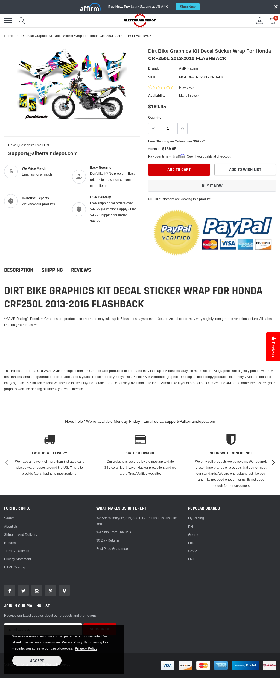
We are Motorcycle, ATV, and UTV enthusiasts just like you (137, 521)
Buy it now (212, 186)
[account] (259, 20)
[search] (22, 20)
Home (8, 36)
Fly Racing (196, 518)
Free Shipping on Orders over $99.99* (176, 141)
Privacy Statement (17, 559)
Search (9, 518)
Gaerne (193, 535)
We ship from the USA (114, 532)
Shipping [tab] (52, 270)
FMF (191, 559)
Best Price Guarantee (112, 549)
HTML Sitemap (15, 567)
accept (37, 661)
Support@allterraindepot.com (43, 153)
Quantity (154, 117)
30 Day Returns (107, 540)
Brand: (153, 68)
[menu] (8, 20)
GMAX (193, 551)
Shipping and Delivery (20, 535)
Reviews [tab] (81, 270)
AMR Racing (188, 68)
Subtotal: (154, 149)
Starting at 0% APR (152, 6)
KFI (190, 526)
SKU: (152, 77)
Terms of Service (16, 551)
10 (156, 199)
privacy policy (86, 648)
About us (11, 526)
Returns (10, 543)
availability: (157, 95)
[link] (9, 590)
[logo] (140, 20)
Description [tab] (18, 270)
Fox (191, 543)
